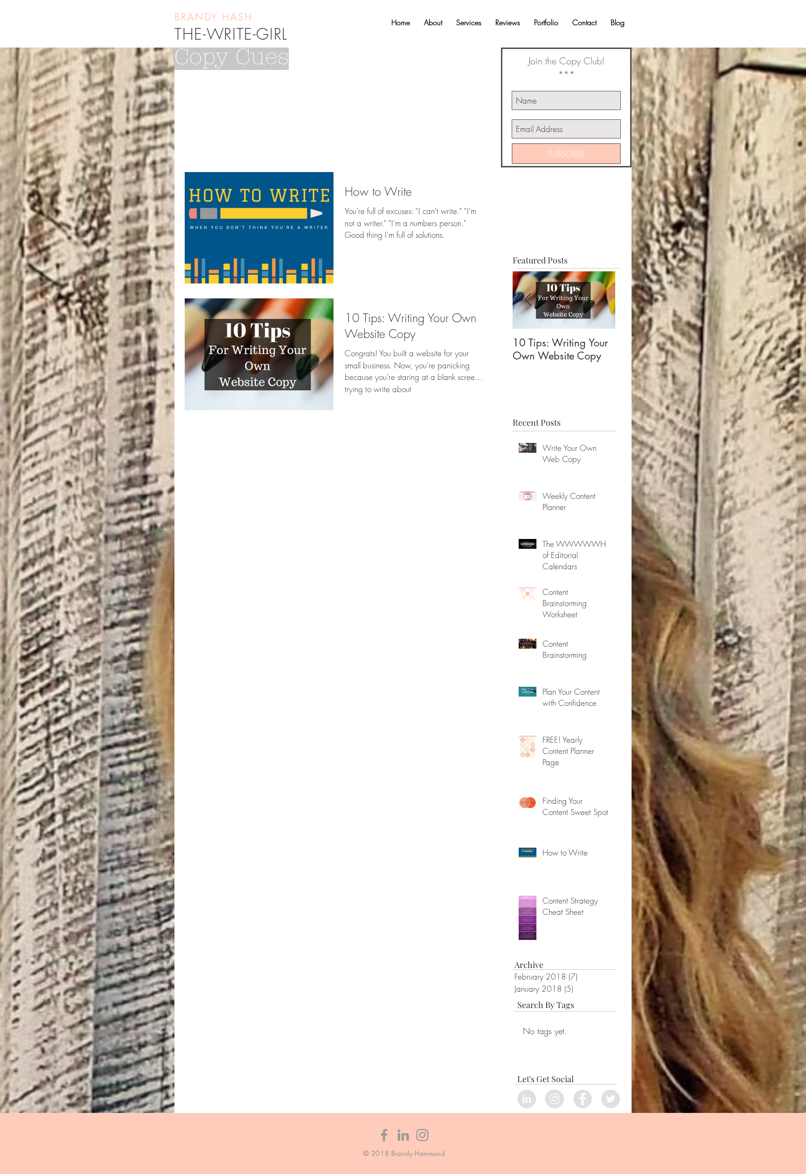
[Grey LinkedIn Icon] (403, 1135)
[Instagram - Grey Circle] (554, 1099)
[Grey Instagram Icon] (422, 1135)
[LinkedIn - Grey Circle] (526, 1099)
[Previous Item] (527, 300)
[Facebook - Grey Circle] (582, 1099)
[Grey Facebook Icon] (384, 1135)
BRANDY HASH (215, 17)
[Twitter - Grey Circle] (610, 1099)
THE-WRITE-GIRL (231, 34)
